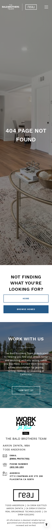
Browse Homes (26, 309)
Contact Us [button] (26, 390)
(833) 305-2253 (17, 467)
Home (26, 298)
